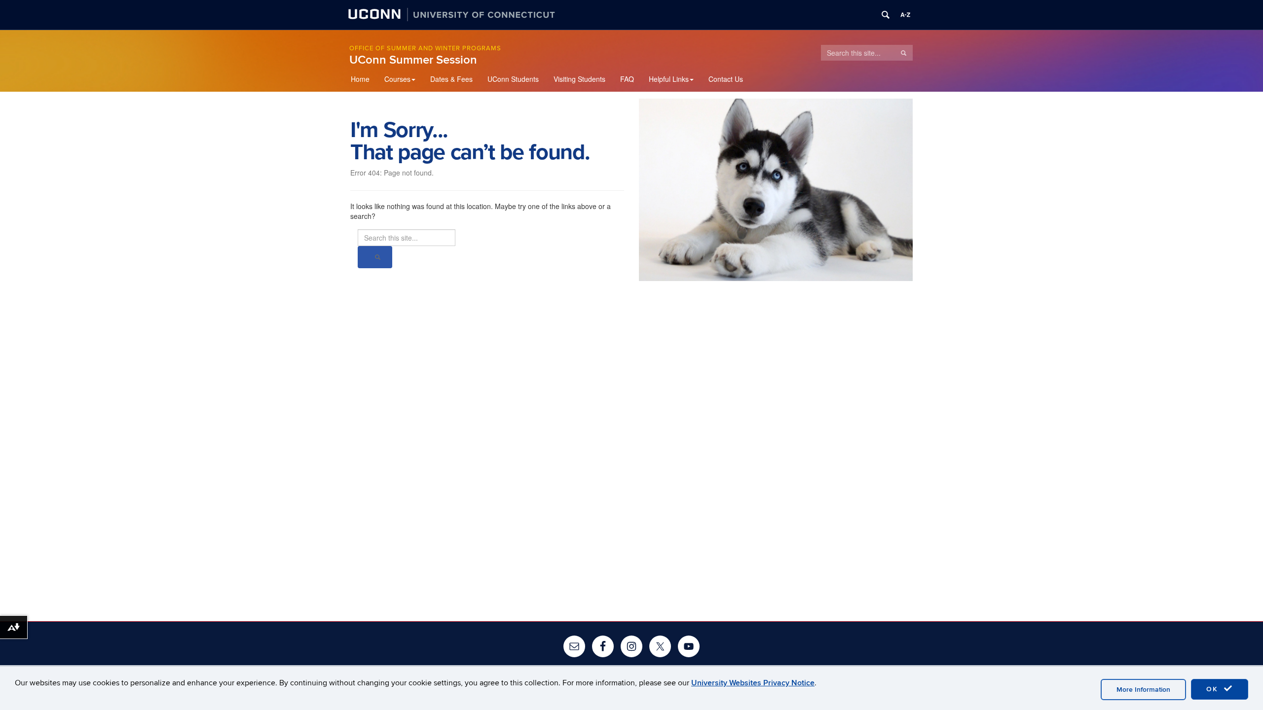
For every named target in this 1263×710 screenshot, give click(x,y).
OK (1213, 689)
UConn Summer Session (413, 60)
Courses (397, 79)
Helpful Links (669, 79)
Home (360, 79)
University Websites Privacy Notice (753, 683)
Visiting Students (579, 79)
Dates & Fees (451, 79)
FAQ (627, 79)
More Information (1143, 689)
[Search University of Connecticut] (885, 15)
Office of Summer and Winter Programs (425, 48)
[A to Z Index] (905, 15)
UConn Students (513, 79)
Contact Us (725, 79)
